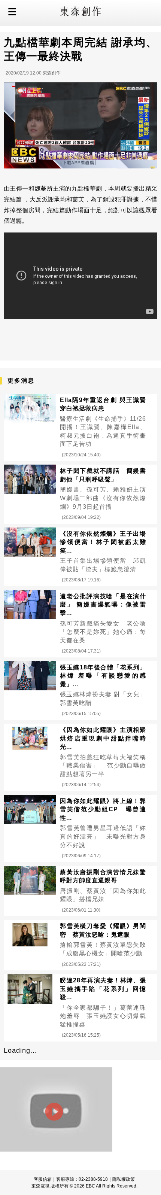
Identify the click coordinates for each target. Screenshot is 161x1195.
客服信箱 (43, 1179)
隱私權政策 (123, 1179)
